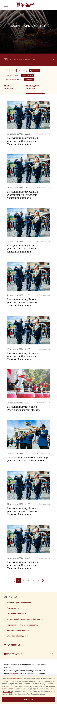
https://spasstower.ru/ (15, 679)
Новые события (8, 87)
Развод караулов (27, 75)
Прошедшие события (32, 87)
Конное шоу (23, 71)
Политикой (7, 691)
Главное (13, 71)
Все (6, 71)
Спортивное (28, 80)
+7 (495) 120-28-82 (19, 673)
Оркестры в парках (12, 75)
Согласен (28, 699)
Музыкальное (34, 71)
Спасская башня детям (13, 80)
